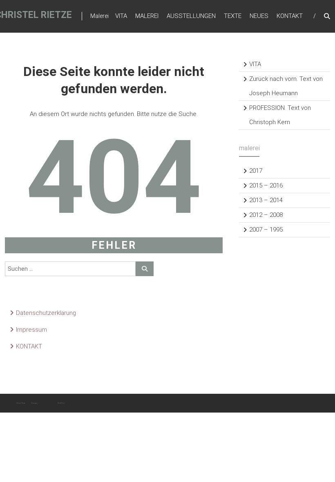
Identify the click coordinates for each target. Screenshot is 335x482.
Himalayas (34, 403)
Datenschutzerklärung (46, 313)
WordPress (61, 403)
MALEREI (147, 16)
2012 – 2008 (266, 215)
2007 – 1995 (266, 229)
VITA (121, 16)
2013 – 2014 (266, 200)
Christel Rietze (20, 403)
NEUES (259, 16)
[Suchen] (145, 268)
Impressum (31, 329)
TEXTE (232, 16)
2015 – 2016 (266, 185)
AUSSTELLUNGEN (191, 16)
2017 (255, 170)
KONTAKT (290, 16)
